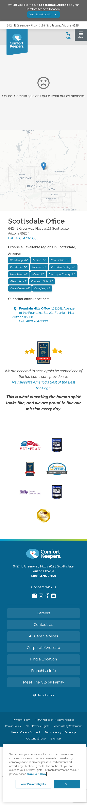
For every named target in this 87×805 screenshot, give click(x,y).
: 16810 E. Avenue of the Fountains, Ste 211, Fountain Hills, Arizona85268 (43, 315)
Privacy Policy (21, 719)
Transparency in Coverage (60, 732)
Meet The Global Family (43, 682)
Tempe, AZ (39, 260)
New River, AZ (19, 274)
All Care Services (43, 636)
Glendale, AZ (18, 281)
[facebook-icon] (34, 596)
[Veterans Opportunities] (30, 451)
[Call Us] (68, 36)
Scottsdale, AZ (60, 260)
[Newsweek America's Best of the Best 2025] (30, 474)
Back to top (45, 695)
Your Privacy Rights (37, 726)
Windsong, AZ (19, 260)
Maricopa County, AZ (62, 274)
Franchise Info (43, 671)
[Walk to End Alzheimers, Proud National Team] (30, 494)
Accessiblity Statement (68, 726)
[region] (44, 773)
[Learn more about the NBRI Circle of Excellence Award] (43, 521)
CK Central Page (36, 738)
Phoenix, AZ (39, 267)
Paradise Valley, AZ (63, 267)
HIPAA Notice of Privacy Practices (54, 719)
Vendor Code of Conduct (25, 732)
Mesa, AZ (38, 274)
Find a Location (43, 659)
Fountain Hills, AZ (42, 281)
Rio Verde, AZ (18, 267)
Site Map (55, 738)
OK (66, 784)
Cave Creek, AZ (20, 288)
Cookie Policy (13, 726)
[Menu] (81, 36)
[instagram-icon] (41, 596)
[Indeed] (47, 596)
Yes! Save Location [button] (41, 14)
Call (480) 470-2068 (23, 238)
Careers (43, 613)
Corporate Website (43, 647)
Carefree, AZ (42, 288)
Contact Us (43, 624)
